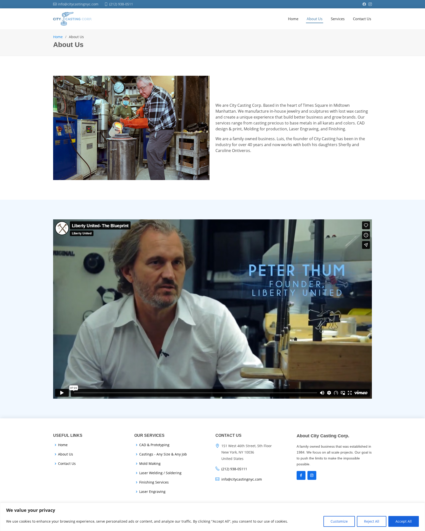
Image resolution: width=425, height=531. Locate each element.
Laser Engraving (152, 491)
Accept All (403, 521)
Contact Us (67, 463)
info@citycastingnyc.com (241, 479)
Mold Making (150, 463)
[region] (212, 517)
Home (58, 36)
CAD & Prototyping (154, 445)
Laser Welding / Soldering (160, 473)
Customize (339, 521)
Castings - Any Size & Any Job (163, 454)
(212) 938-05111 (234, 469)
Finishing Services (154, 482)
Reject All (371, 521)
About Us (65, 454)
